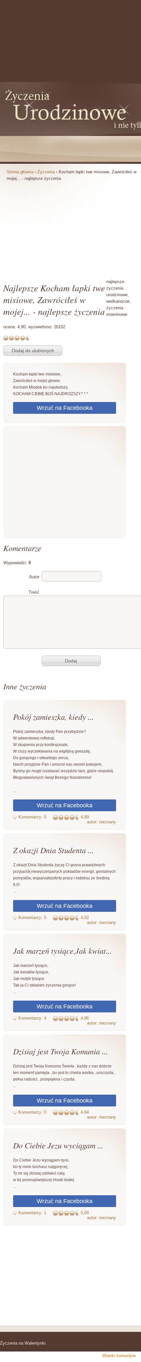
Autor (34, 576)
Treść (34, 592)
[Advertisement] (70, 226)
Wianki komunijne (119, 1355)
